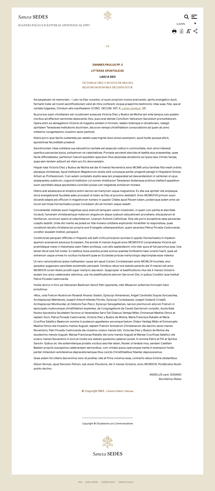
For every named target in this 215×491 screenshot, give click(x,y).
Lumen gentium (131, 108)
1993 (87, 25)
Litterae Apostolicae (65, 25)
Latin (184, 24)
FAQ (80, 482)
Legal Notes (91, 482)
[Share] (196, 32)
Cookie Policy (108, 482)
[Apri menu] (193, 17)
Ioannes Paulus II (32, 25)
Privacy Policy (126, 482)
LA (107, 46)
